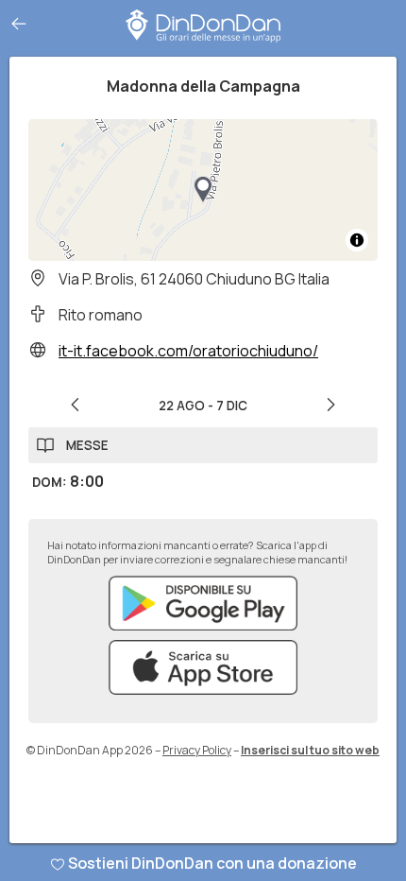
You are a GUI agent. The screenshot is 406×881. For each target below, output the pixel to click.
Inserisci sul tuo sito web (310, 750)
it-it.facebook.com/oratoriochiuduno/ (188, 350)
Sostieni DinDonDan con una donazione (212, 863)
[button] (203, 190)
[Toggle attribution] (357, 240)
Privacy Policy (196, 750)
